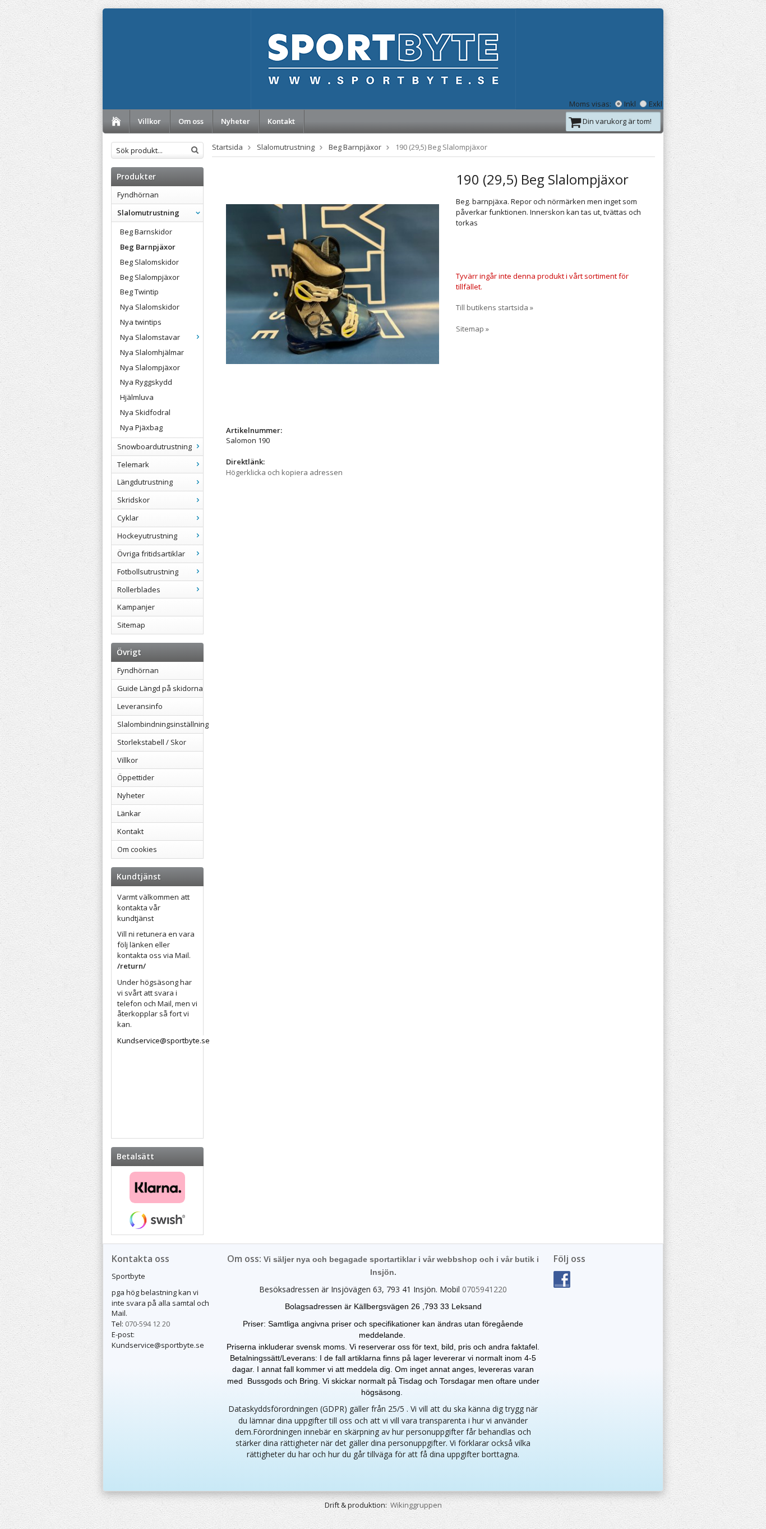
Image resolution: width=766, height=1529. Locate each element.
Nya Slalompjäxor (150, 367)
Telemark (133, 464)
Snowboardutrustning (154, 446)
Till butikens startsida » (494, 307)
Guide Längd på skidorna (160, 688)
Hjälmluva (137, 397)
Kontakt (281, 121)
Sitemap (131, 625)
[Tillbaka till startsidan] (116, 121)
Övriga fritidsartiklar (151, 554)
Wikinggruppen (416, 1505)
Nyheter (235, 121)
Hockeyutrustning (147, 536)
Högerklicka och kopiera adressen (284, 472)
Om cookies (137, 849)
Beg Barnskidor (146, 232)
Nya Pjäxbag (141, 427)
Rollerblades (138, 589)
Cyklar (128, 518)
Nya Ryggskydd (146, 382)
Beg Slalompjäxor (149, 277)
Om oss (191, 121)
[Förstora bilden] (332, 283)
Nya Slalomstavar (150, 337)
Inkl (630, 104)
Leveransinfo (140, 706)
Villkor (149, 121)
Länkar (129, 813)
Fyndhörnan (138, 195)
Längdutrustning (145, 482)
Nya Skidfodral (145, 412)
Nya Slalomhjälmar (152, 352)
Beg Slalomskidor (149, 262)
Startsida (227, 147)
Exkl (655, 104)
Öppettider (135, 777)
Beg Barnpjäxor (148, 247)
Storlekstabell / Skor (151, 742)
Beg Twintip (139, 292)
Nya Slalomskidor (149, 307)
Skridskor (133, 500)
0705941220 (484, 1289)
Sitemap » (472, 329)
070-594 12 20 (147, 1324)
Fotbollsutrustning (147, 572)
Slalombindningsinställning (160, 724)
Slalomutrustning (148, 213)
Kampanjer (136, 607)
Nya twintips (140, 322)
